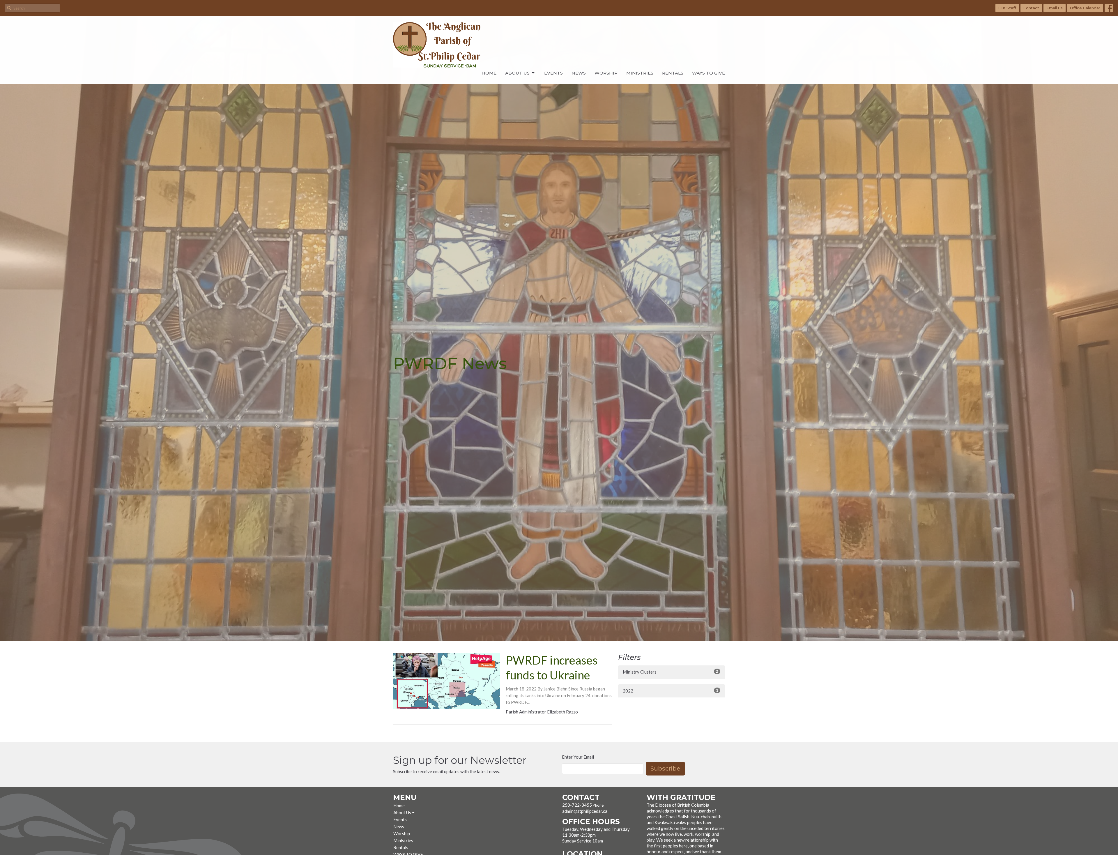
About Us (517, 73)
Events (553, 73)
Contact (1031, 8)
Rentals (672, 73)
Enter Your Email (578, 756)
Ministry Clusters (670, 671)
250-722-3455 (577, 805)
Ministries (639, 73)
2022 (670, 690)
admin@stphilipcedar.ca (584, 811)
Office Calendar (1085, 8)
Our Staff (1007, 8)
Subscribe (665, 768)
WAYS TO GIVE (708, 73)
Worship (606, 73)
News (579, 73)
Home (489, 73)
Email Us (1054, 8)
